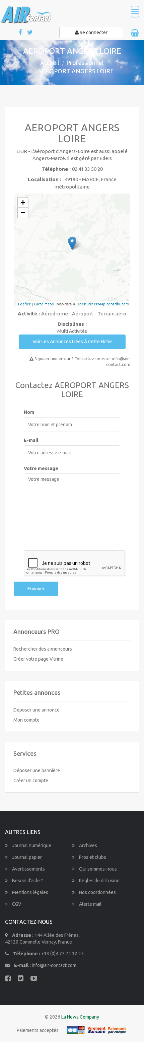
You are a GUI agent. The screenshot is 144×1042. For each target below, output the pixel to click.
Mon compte (26, 720)
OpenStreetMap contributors (102, 304)
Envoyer (36, 588)
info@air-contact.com (54, 965)
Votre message (41, 468)
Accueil (49, 62)
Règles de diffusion (99, 880)
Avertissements (28, 869)
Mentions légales (29, 892)
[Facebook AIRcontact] (20, 33)
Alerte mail (89, 904)
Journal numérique (31, 845)
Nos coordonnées (97, 892)
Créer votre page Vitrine (38, 659)
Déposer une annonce (36, 710)
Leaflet (24, 304)
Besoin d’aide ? (27, 880)
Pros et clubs (92, 857)
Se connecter (93, 32)
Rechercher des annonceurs (42, 649)
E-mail (31, 440)
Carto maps (44, 304)
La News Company (80, 1017)
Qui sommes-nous (97, 869)
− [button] (23, 212)
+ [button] (23, 202)
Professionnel (85, 62)
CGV (16, 904)
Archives (87, 845)
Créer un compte (30, 780)
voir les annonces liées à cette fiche (72, 341)
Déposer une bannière (36, 770)
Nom (29, 412)
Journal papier (26, 857)
